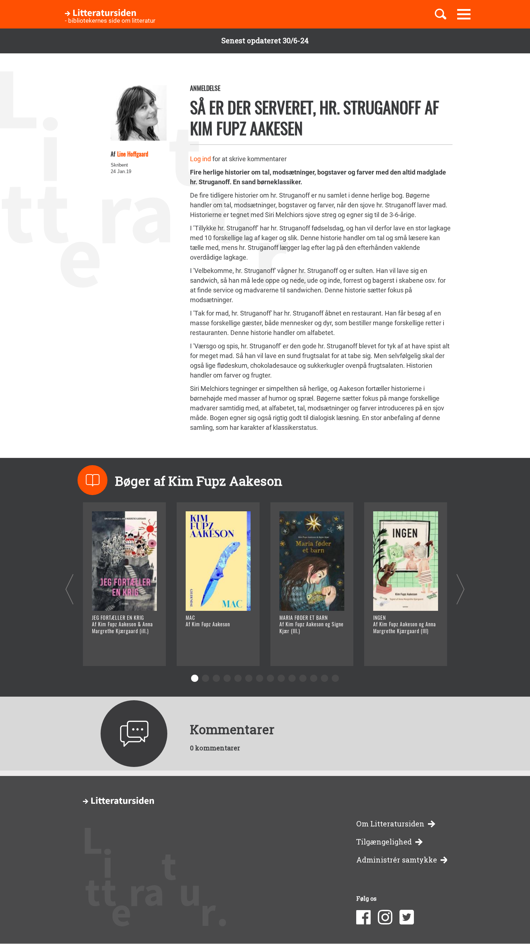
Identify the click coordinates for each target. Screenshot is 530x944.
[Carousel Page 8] (270, 678)
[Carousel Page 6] (248, 678)
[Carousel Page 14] (335, 678)
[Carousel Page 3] (216, 678)
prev (69, 589)
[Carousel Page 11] (302, 678)
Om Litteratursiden (390, 824)
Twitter (406, 917)
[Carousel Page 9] (281, 678)
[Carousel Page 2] (205, 678)
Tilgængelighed (384, 842)
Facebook (363, 917)
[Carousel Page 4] (227, 678)
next (460, 589)
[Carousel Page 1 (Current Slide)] (194, 678)
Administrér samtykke (396, 860)
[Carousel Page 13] (324, 678)
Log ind (200, 159)
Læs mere (116, 651)
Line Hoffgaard (132, 154)
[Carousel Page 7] (259, 678)
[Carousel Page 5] (238, 678)
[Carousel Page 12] (313, 678)
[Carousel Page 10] (292, 678)
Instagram (385, 917)
